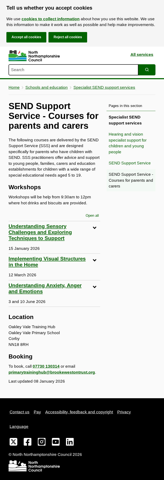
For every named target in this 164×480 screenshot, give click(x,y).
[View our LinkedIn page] (70, 442)
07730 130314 (46, 366)
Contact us (19, 412)
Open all (93, 216)
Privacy (124, 412)
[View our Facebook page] (27, 442)
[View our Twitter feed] (13, 442)
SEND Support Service (130, 163)
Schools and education (46, 87)
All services (141, 54)
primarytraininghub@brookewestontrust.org (52, 372)
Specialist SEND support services (104, 87)
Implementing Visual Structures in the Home (47, 262)
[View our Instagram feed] (42, 442)
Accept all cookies (26, 37)
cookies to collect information (51, 19)
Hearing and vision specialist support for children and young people (127, 143)
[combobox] (73, 69)
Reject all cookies (68, 37)
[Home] (34, 55)
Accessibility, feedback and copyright (79, 412)
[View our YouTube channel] (56, 442)
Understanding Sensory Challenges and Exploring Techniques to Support (40, 232)
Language (19, 426)
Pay (37, 412)
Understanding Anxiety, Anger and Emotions (45, 288)
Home (14, 87)
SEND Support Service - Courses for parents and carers (131, 180)
